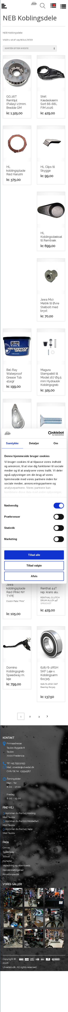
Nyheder (7, 861)
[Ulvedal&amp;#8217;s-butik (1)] (13, 897)
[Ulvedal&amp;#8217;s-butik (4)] (13, 918)
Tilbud (6, 856)
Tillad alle (34, 554)
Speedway (8, 852)
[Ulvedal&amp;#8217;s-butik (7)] (13, 938)
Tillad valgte (34, 565)
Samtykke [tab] (12, 443)
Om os (6, 847)
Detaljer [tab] (34, 443)
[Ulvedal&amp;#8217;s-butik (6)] (54, 918)
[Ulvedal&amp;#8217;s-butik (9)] (54, 938)
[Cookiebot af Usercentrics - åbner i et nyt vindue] (48, 433)
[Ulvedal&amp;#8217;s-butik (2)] (33, 897)
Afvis (34, 576)
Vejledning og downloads (16, 865)
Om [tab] (55, 443)
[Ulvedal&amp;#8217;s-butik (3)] (54, 897)
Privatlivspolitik (11, 874)
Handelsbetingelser (13, 870)
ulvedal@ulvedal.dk (23, 767)
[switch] (58, 517)
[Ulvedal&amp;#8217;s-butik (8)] (33, 938)
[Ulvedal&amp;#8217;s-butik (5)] (33, 918)
